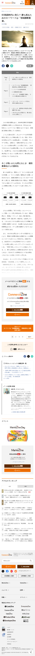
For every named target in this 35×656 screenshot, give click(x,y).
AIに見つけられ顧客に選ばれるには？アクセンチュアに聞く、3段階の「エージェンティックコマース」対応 (18, 502)
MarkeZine (5, 583)
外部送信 (9, 644)
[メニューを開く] (2, 2)
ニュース (4, 590)
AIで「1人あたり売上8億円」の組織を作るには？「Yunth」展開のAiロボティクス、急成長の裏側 (17, 496)
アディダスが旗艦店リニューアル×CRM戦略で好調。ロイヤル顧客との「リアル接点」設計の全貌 (18, 534)
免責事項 (9, 634)
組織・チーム (26, 27)
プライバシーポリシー (12, 641)
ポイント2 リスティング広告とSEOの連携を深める (21, 102)
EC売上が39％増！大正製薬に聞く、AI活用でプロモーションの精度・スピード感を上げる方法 (18, 491)
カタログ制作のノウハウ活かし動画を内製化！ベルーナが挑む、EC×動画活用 (18, 375)
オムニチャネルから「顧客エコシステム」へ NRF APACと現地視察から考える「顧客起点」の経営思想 (18, 519)
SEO (12, 27)
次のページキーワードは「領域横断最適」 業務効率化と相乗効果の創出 (17, 328)
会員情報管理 (10, 632)
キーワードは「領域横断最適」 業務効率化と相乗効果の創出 (22, 86)
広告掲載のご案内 (9, 576)
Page (6, 91)
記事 (21, 590)
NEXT (29, 337)
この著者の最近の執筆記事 (18, 412)
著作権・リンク (10, 629)
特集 (3, 597)
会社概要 (9, 636)
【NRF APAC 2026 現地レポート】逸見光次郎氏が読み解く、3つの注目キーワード (18, 371)
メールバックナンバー (18, 306)
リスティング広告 (5, 27)
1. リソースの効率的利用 (19, 89)
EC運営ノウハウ (18, 27)
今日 (10, 486)
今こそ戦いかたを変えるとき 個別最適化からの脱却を (22, 78)
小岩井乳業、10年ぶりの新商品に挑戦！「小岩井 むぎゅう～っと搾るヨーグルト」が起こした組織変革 (18, 508)
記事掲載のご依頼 (26, 576)
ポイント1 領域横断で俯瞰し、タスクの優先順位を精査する (21, 95)
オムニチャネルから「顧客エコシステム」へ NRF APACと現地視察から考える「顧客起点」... (18, 367)
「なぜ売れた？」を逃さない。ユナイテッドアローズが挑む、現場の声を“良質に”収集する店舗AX (18, 529)
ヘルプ (8, 627)
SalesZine (23, 583)
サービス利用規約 (11, 639)
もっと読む (6, 378)
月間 (25, 486)
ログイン (18, 314)
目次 (17, 72)
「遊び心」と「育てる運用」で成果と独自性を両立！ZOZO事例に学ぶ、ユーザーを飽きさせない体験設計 (18, 540)
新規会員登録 (18, 310)
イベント (22, 597)
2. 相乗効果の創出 (17, 92)
